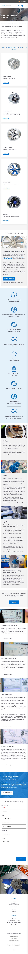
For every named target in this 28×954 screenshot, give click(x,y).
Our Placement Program (14, 920)
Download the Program (9, 279)
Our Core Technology (7, 793)
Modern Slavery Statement (14, 945)
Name (3, 807)
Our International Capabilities (14, 923)
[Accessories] (14, 872)
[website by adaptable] (14, 950)
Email (3, 815)
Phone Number (5, 823)
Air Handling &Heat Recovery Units (14, 904)
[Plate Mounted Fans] (14, 886)
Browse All (14, 911)
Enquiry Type (4, 830)
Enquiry (3, 838)
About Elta (14, 918)
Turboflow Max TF (14, 140)
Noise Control (14, 907)
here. (22, 552)
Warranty (14, 943)
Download (14, 602)
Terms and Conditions (14, 941)
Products (7, 23)
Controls (14, 909)
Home (2, 23)
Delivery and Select (14, 936)
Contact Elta (14, 925)
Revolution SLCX (14, 105)
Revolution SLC (14, 69)
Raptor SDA (14, 207)
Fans (11, 23)
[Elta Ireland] (6, 5)
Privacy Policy (14, 939)
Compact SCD (14, 175)
